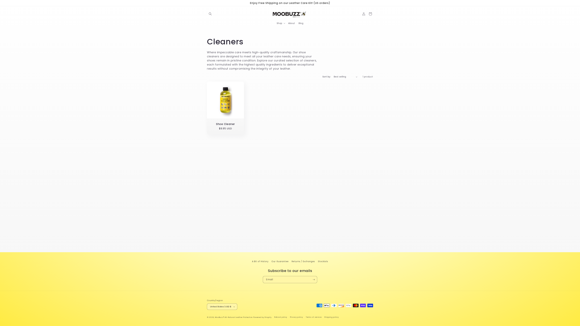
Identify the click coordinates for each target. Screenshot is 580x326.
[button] (210, 14)
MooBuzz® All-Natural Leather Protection (234, 317)
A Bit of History (260, 261)
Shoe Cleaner (225, 124)
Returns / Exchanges (303, 261)
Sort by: (326, 76)
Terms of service (313, 317)
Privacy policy (296, 317)
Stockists (323, 261)
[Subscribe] (313, 279)
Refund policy (280, 317)
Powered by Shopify (262, 317)
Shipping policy (331, 317)
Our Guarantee (280, 261)
